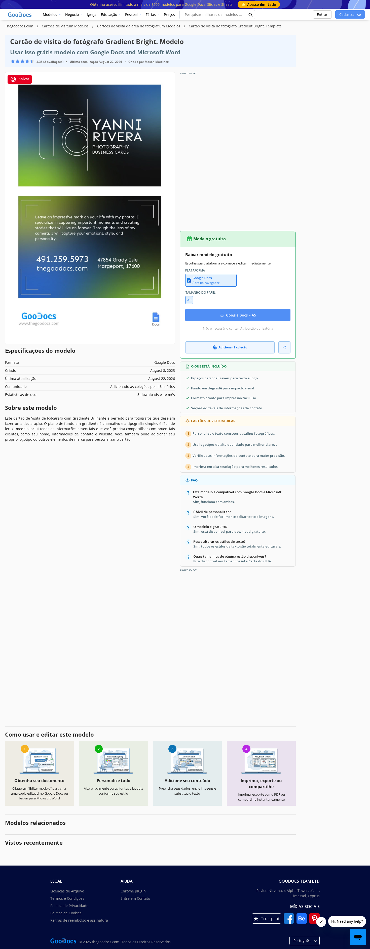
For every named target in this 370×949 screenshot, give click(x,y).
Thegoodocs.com (19, 26)
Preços (169, 14)
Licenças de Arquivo (67, 891)
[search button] (250, 15)
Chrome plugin (133, 891)
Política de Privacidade (69, 905)
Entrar (322, 14)
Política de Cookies (66, 913)
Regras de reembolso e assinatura (79, 920)
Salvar (23, 78)
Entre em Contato (135, 898)
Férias (151, 14)
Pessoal (131, 14)
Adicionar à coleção (232, 347)
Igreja (91, 14)
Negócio (72, 14)
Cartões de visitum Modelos (66, 26)
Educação (109, 14)
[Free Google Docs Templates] (20, 14)
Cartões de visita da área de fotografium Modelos (139, 26)
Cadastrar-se (350, 14)
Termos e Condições (67, 898)
